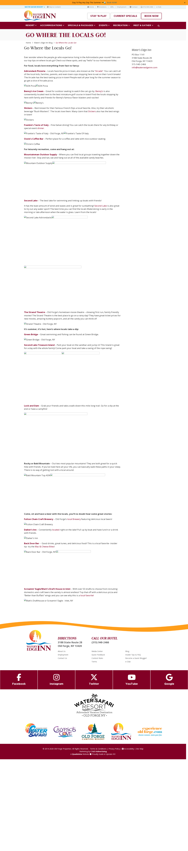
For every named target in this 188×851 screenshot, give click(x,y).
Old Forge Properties (62, 749)
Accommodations (51, 25)
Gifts (112, 7)
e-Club (158, 7)
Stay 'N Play (98, 16)
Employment (121, 7)
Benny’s (99, 91)
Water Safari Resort (34, 7)
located (55, 529)
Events (103, 25)
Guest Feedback (98, 654)
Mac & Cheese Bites (44, 546)
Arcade (98, 71)
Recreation (120, 25)
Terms (94, 661)
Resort (30, 25)
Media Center (97, 651)
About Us (61, 651)
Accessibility (129, 749)
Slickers (92, 111)
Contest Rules (97, 658)
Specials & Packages (81, 25)
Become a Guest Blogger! (136, 658)
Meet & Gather (142, 25)
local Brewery (74, 519)
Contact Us (62, 658)
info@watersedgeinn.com (144, 67)
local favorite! (87, 595)
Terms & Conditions (98, 749)
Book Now (151, 16)
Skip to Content (55, 7)
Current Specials (125, 16)
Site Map (139, 749)
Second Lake (100, 205)
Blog (127, 651)
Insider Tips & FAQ (133, 654)
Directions (102, 7)
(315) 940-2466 (147, 7)
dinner (40, 128)
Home (91, 7)
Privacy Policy (114, 749)
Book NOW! (112, 2)
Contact (134, 7)
